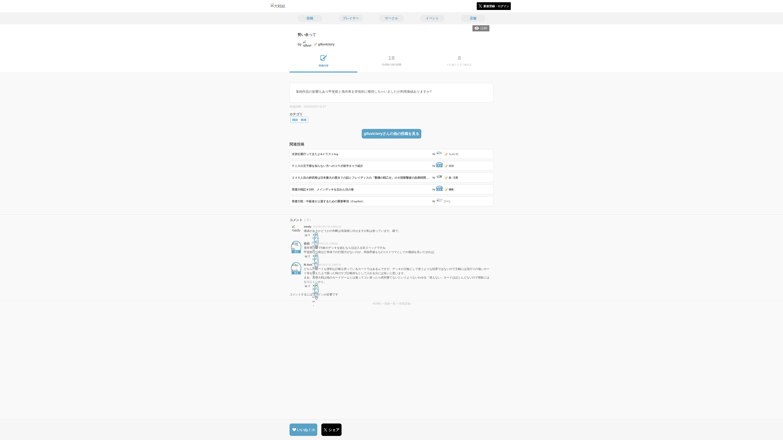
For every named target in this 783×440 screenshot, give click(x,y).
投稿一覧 (390, 303)
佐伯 (307, 243)
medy (307, 226)
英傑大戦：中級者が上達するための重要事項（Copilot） (328, 201)
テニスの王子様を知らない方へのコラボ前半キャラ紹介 (327, 165)
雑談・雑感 (299, 119)
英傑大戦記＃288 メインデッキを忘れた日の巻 (323, 189)
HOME (377, 303)
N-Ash (308, 264)
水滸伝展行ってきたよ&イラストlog (315, 154)
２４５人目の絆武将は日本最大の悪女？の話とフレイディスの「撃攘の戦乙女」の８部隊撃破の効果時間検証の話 (361, 177)
